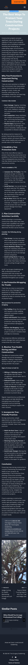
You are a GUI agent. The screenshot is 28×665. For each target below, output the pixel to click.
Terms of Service (14, 663)
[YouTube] (15, 657)
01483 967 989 (19, 2)
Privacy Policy (14, 660)
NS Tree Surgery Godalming (11, 32)
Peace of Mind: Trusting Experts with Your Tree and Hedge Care (21, 592)
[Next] (24, 620)
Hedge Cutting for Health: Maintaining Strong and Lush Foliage (7, 593)
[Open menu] (24, 7)
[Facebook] (12, 657)
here (9, 523)
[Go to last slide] (4, 620)
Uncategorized (14, 11)
